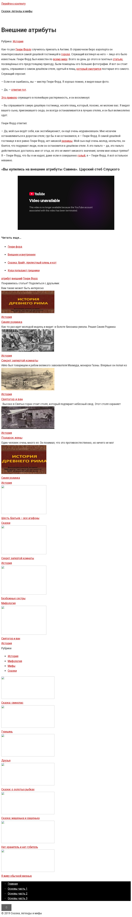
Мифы (11, 666)
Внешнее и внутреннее (22, 254)
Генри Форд (30, 278)
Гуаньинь (7, 731)
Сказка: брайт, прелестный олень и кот (32, 262)
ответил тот (18, 89)
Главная (13, 884)
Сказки (5, 523)
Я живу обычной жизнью (16, 876)
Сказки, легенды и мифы (17, 11)
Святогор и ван (10, 638)
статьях (118, 59)
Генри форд (15, 246)
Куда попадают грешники (24, 270)
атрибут (6, 278)
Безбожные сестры (13, 598)
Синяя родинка (10, 478)
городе (65, 54)
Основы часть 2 (17, 893)
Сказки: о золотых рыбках (17, 789)
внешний (17, 278)
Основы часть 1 (17, 889)
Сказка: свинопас (12, 702)
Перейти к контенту (13, 3)
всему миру (60, 59)
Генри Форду (23, 49)
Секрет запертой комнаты (17, 558)
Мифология (8, 603)
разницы (67, 141)
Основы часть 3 (17, 898)
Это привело (9, 97)
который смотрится (88, 69)
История (18, 41)
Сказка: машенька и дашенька (20, 818)
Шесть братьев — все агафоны (20, 518)
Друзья (5, 760)
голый (81, 155)
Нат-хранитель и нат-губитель (19, 847)
